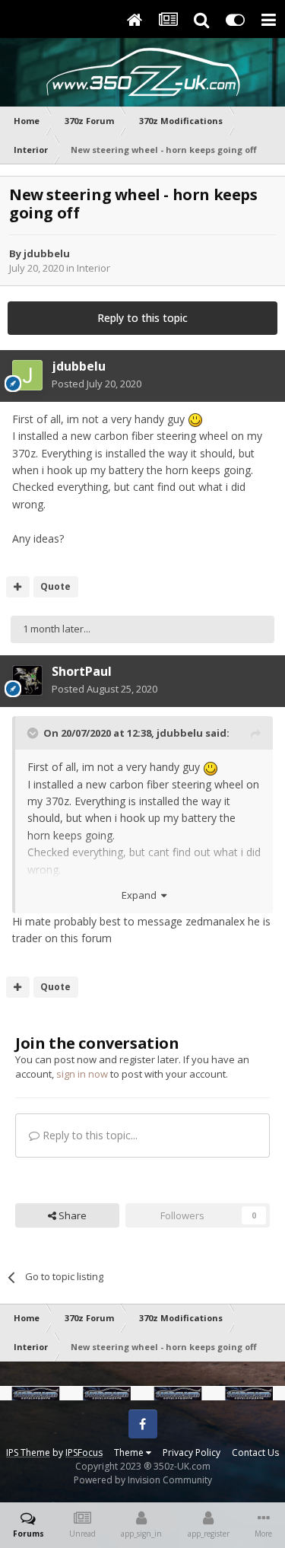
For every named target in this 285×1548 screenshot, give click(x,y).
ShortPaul (82, 671)
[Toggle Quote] (34, 733)
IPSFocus (84, 1452)
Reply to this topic (142, 318)
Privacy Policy (191, 1452)
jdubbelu (47, 253)
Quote (55, 586)
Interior (93, 268)
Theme (130, 1452)
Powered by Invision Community (143, 1479)
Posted (96, 383)
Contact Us (255, 1452)
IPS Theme (28, 1452)
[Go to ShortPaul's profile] (27, 680)
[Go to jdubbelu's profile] (27, 375)
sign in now (82, 1074)
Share (71, 1215)
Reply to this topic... (89, 1135)
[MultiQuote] (18, 586)
